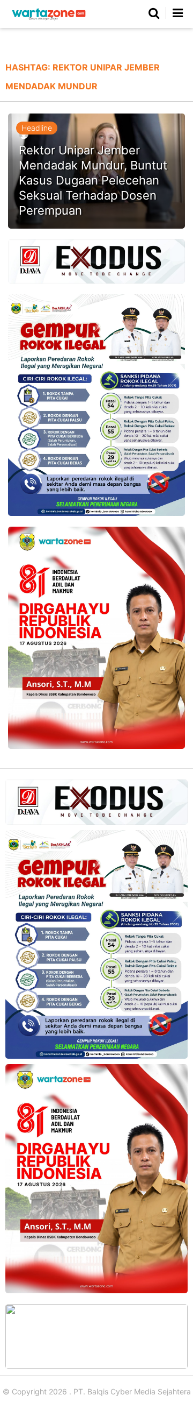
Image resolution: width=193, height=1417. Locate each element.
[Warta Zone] (49, 20)
